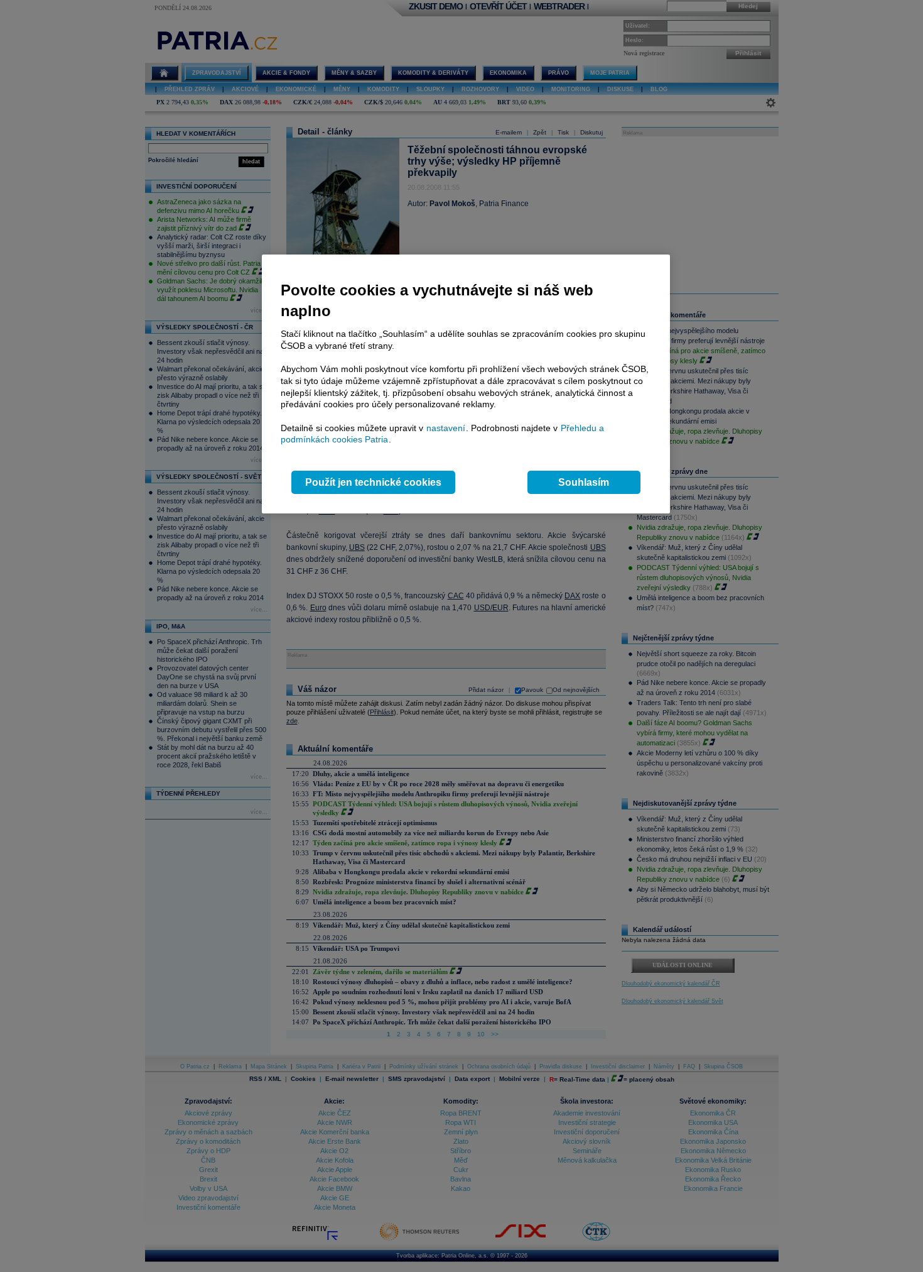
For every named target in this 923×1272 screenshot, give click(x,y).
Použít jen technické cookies (373, 482)
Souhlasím (583, 482)
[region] (466, 384)
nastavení (445, 428)
